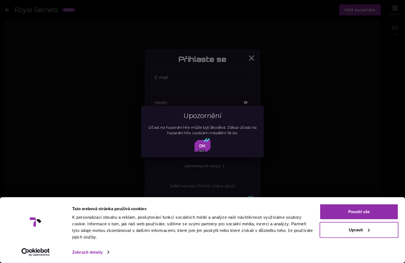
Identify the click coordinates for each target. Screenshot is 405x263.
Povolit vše (359, 211)
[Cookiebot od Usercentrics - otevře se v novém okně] (36, 252)
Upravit (356, 229)
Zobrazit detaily (87, 252)
